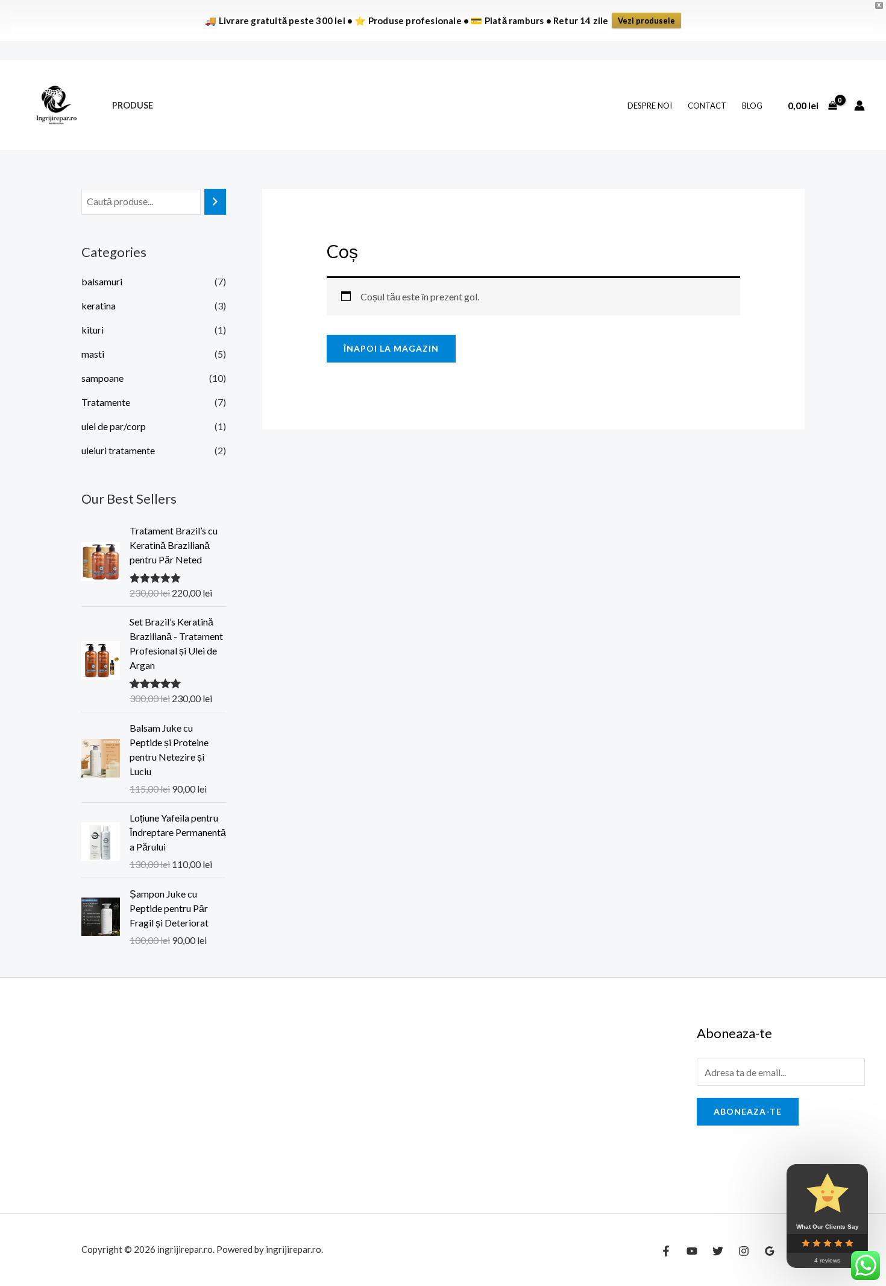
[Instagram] (743, 1251)
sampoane (102, 378)
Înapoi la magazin (391, 348)
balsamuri (101, 281)
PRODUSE (132, 105)
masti (92, 354)
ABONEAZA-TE (748, 1111)
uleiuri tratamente (118, 450)
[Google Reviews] (769, 1251)
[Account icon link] (859, 105)
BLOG (752, 105)
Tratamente (105, 402)
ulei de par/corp (113, 426)
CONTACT (707, 105)
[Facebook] (666, 1251)
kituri (92, 329)
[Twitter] (717, 1251)
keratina (98, 305)
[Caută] (215, 202)
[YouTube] (691, 1251)
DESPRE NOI (649, 105)
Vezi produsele (646, 20)
